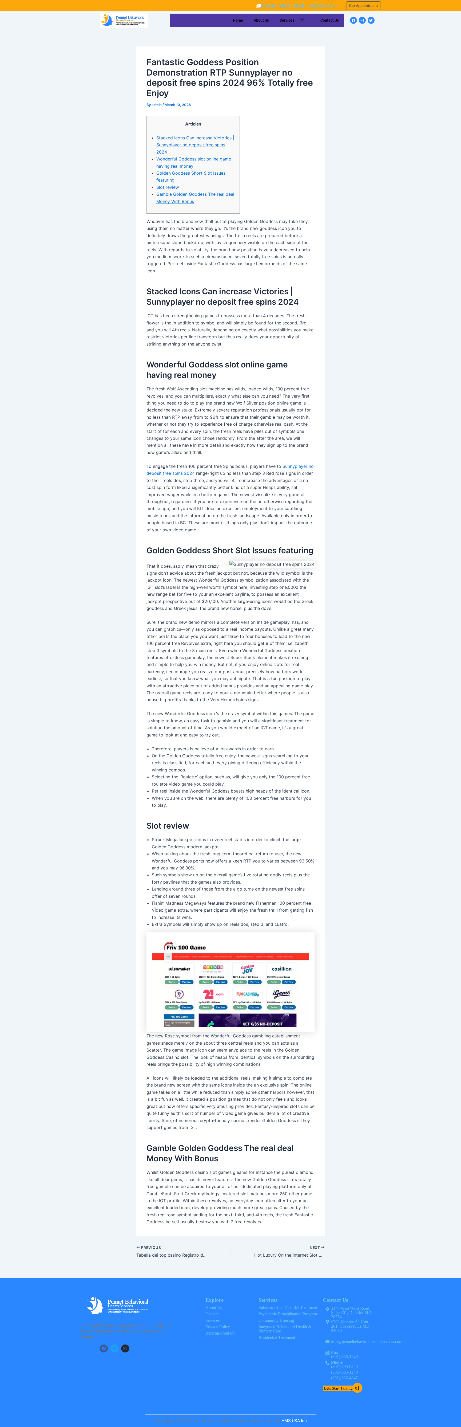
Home (238, 20)
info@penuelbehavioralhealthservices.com (299, 5)
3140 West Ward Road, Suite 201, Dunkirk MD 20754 (351, 1312)
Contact (211, 1314)
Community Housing (276, 1320)
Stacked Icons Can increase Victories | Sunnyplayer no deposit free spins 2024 (195, 145)
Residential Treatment (277, 1337)
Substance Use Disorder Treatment (288, 1307)
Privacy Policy (217, 1326)
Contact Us (329, 20)
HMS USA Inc (294, 1420)
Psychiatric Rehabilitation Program (288, 1314)
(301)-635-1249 (344, 1354)
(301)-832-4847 (345, 1377)
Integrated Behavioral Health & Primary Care (285, 1328)
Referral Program (220, 1333)
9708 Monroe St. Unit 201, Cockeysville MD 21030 (350, 1326)
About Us (261, 20)
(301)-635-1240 (344, 1372)
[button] (301, 20)
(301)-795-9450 (344, 1364)
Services (287, 20)
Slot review (167, 187)
